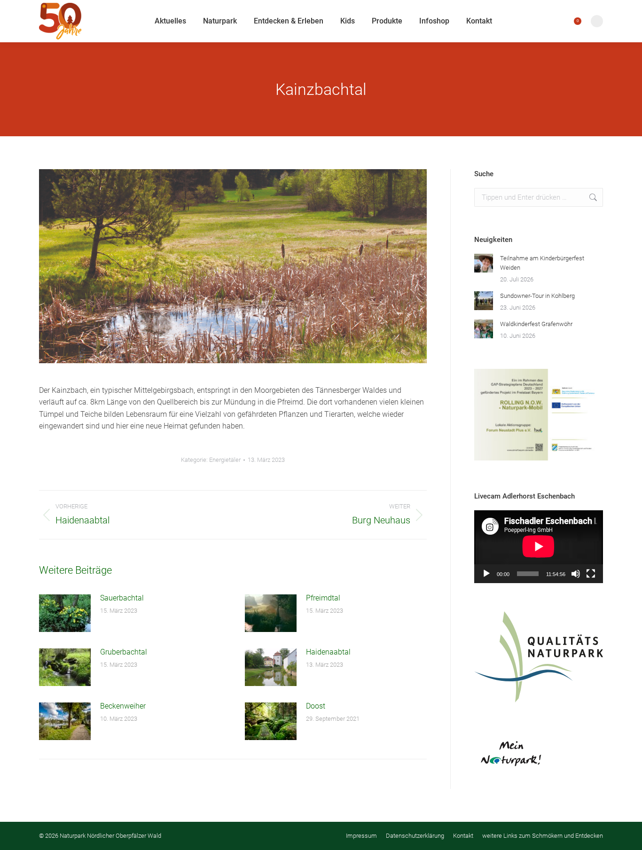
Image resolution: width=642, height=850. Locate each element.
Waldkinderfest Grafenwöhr (536, 324)
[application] (538, 546)
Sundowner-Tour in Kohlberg (537, 295)
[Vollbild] (590, 573)
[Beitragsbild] (65, 613)
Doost (315, 706)
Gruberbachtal (123, 651)
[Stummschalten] (575, 573)
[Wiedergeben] (486, 573)
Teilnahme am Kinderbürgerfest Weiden (542, 263)
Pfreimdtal (323, 597)
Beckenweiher (123, 706)
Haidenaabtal (328, 651)
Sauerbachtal (122, 597)
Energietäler (225, 459)
